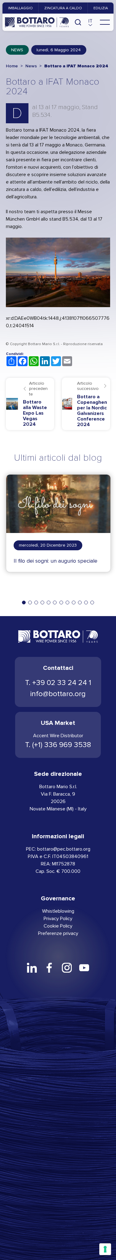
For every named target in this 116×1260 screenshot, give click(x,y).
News (17, 50)
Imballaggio (20, 8)
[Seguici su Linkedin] (32, 967)
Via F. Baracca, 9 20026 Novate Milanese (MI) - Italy (58, 801)
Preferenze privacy (58, 933)
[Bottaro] (36, 22)
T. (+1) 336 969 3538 (58, 744)
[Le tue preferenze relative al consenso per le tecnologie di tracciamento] (105, 1249)
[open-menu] (105, 22)
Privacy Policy (58, 918)
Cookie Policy (58, 926)
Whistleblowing (58, 911)
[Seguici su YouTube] (84, 967)
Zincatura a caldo (63, 8)
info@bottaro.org (58, 693)
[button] (90, 22)
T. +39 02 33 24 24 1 (58, 682)
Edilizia (100, 8)
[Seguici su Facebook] (49, 967)
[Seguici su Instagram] (66, 967)
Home (12, 66)
